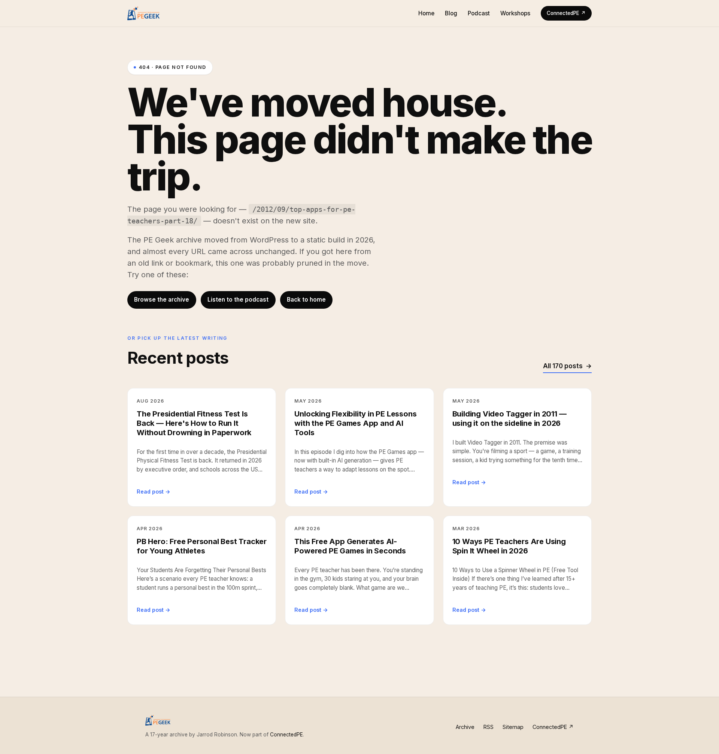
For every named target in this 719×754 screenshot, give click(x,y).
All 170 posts (563, 366)
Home (426, 13)
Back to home (306, 299)
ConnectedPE (286, 735)
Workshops (515, 13)
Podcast (479, 13)
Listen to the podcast (238, 299)
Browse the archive (161, 299)
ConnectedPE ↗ (566, 13)
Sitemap (513, 727)
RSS (488, 727)
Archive (465, 727)
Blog (451, 13)
